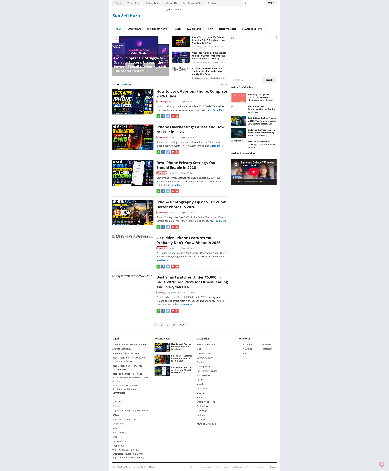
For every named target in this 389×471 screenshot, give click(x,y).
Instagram (267, 348)
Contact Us (171, 3)
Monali (175, 101)
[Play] (234, 181)
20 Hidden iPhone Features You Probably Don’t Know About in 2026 (188, 240)
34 (174, 324)
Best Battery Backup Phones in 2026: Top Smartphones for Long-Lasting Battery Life (262, 121)
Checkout (117, 401)
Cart (114, 397)
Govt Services (203, 375)
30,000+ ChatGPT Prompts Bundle (129, 344)
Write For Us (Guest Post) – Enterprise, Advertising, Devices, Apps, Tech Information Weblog (128, 454)
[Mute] (267, 181)
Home (118, 3)
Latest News (134, 29)
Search (271, 3)
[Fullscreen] (272, 181)
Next (223, 84)
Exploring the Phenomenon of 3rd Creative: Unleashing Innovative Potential (261, 132)
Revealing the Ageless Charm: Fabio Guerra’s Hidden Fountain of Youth (260, 97)
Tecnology (161, 292)
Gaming (201, 362)
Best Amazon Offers (192, 3)
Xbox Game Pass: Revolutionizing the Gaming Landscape (261, 109)
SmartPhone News (252, 29)
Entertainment (227, 29)
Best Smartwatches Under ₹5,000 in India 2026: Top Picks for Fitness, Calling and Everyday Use (192, 282)
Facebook (248, 344)
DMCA (115, 414)
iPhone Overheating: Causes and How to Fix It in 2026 (191, 129)
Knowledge (162, 101)
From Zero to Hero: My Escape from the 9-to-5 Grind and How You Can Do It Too (208, 40)
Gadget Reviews (205, 357)
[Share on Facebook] (163, 116)
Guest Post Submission (124, 419)
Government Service (207, 370)
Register (212, 3)
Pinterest (266, 344)
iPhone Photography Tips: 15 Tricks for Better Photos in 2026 (191, 204)
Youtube (201, 419)
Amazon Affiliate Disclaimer (126, 353)
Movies (200, 392)
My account (118, 423)
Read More (219, 110)
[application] (254, 172)
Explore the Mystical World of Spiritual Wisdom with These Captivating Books (207, 71)
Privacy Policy (153, 3)
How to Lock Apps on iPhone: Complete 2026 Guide (192, 94)
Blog (199, 348)
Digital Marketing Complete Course (130, 410)
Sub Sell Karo (126, 15)
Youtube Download (206, 423)
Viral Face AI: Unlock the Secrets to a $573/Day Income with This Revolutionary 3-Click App (209, 55)
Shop (210, 29)
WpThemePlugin (147, 467)
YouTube (247, 348)
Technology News (157, 29)
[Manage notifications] (381, 464)
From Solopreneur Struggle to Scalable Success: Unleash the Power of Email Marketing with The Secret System (140, 64)
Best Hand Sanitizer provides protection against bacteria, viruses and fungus (130, 377)
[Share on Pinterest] (173, 116)
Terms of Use (133, 3)
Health (177, 29)
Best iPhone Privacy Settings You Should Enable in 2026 (186, 165)
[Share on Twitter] (168, 116)
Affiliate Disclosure (121, 348)
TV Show (201, 415)
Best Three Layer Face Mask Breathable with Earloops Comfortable (126, 389)
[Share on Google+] (177, 116)
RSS (245, 353)
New (114, 428)
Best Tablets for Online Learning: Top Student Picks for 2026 (261, 144)
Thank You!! (118, 445)
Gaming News (194, 29)
